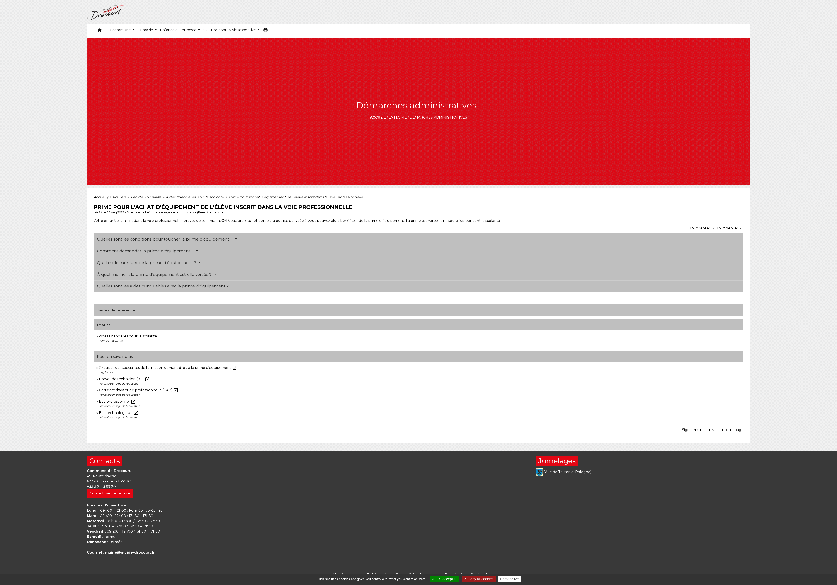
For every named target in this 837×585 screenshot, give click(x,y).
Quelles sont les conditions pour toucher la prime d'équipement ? (165, 239)
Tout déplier (729, 228)
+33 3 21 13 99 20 (101, 486)
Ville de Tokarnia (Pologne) (568, 472)
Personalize (509, 579)
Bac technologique (119, 413)
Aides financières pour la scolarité (195, 197)
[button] (100, 31)
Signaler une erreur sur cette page (712, 430)
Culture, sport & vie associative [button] (230, 30)
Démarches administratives (438, 117)
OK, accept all (446, 579)
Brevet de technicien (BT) (124, 379)
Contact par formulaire (110, 493)
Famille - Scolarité (146, 197)
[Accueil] (106, 12)
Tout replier (702, 228)
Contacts (104, 461)
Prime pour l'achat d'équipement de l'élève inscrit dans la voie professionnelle (295, 197)
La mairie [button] (146, 30)
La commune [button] (120, 30)
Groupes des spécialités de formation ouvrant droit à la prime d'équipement (168, 368)
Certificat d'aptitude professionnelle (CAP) (139, 390)
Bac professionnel (117, 401)
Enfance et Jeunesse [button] (178, 30)
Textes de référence (116, 310)
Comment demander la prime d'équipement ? (146, 250)
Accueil (378, 117)
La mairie (398, 117)
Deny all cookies (480, 579)
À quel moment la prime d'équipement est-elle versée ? (155, 274)
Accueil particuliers (110, 197)
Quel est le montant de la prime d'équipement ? (147, 262)
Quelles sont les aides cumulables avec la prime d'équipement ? (163, 286)
